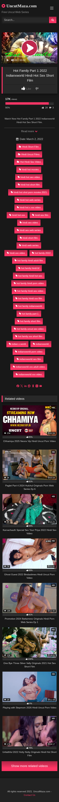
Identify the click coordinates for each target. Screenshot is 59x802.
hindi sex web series (30, 230)
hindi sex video (30, 222)
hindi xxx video (17, 253)
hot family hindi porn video (30, 283)
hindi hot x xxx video (30, 207)
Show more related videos (29, 766)
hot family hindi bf (30, 268)
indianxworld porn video (30, 351)
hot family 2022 (43, 253)
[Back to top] (48, 792)
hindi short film (30, 238)
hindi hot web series (30, 200)
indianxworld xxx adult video (30, 366)
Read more (28, 131)
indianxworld (42, 344)
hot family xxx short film (30, 336)
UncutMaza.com (21, 6)
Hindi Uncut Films (30, 154)
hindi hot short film (30, 184)
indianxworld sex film (30, 359)
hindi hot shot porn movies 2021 (30, 192)
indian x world (19, 344)
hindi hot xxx (18, 215)
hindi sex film (41, 215)
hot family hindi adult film (30, 260)
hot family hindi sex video (30, 291)
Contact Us (29, 795)
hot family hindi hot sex (30, 275)
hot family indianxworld (30, 306)
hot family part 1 (30, 313)
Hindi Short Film (30, 146)
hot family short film (30, 321)
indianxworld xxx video (30, 374)
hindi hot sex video (30, 177)
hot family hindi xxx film (30, 298)
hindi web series (30, 245)
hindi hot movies (30, 169)
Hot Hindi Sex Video (30, 161)
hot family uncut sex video (30, 329)
